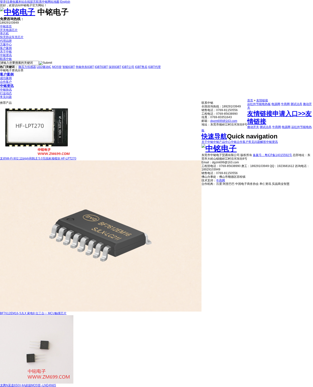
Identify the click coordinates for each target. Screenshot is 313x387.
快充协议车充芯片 (11, 37)
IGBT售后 (141, 67)
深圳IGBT (115, 67)
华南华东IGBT (85, 67)
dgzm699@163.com (223, 121)
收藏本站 (18, 1)
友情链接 (262, 100)
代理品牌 (6, 40)
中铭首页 (6, 26)
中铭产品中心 (222, 142)
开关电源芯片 (9, 30)
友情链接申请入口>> (276, 113)
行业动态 (6, 93)
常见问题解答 (257, 142)
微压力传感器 (27, 67)
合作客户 (6, 82)
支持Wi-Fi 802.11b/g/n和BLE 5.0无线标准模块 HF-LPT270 (38, 158)
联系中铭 (42, 1)
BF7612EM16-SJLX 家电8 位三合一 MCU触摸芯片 (33, 313)
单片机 (4, 33)
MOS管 (57, 67)
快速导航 (214, 136)
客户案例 (6, 48)
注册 (9, 1)
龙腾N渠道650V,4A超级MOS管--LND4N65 (28, 385)
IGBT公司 (128, 67)
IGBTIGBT (101, 67)
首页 (250, 100)
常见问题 (6, 97)
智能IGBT (68, 67)
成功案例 (6, 78)
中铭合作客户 (239, 142)
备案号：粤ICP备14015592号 (272, 155)
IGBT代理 (154, 67)
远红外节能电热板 (259, 104)
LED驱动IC (44, 67)
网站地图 (53, 1)
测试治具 (296, 104)
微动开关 (253, 127)
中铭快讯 (6, 89)
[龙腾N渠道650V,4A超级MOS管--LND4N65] (36, 382)
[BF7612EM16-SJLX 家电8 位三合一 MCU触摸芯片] (100, 310)
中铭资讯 (6, 55)
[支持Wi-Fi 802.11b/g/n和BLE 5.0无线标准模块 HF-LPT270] (36, 155)
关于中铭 (6, 51)
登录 (3, 1)
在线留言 (30, 1)
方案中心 (6, 44)
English (65, 1)
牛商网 (285, 104)
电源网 (275, 104)
